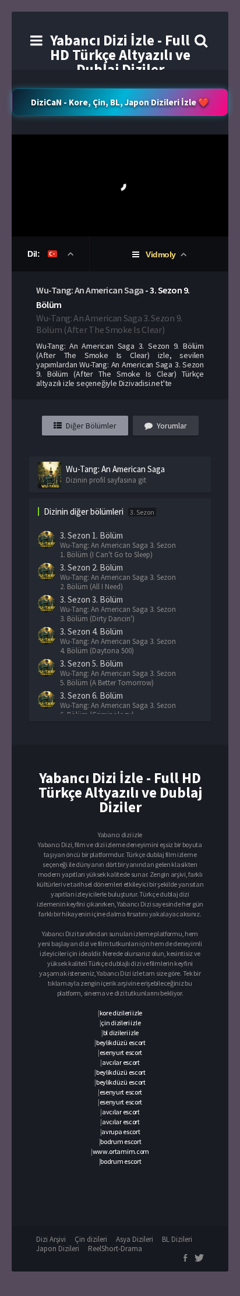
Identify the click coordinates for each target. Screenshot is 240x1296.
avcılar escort (121, 1062)
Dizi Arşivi (51, 1239)
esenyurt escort (121, 1052)
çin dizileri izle (120, 1022)
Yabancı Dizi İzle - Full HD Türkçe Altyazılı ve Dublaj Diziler (120, 55)
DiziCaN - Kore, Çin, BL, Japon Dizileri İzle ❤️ (120, 102)
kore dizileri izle (121, 1012)
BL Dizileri (177, 1239)
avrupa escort (120, 1131)
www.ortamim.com (121, 1151)
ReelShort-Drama (115, 1248)
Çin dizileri (91, 1239)
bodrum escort (120, 1141)
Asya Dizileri (134, 1239)
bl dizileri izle (121, 1032)
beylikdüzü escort (121, 1042)
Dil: (34, 254)
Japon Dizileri (57, 1248)
